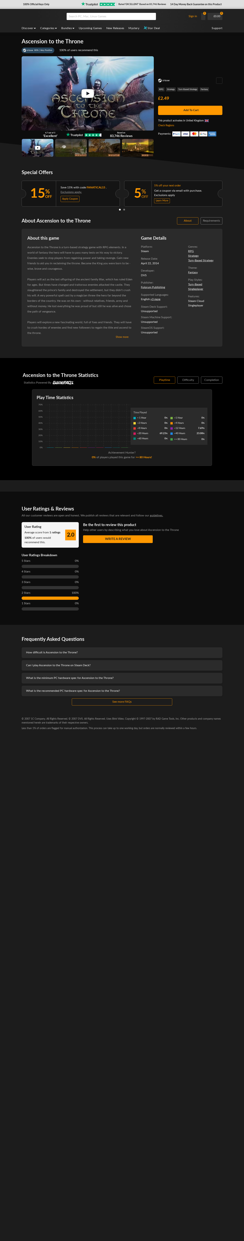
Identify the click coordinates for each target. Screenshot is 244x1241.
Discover (27, 28)
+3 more (155, 299)
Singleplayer (195, 289)
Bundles (66, 28)
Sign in (193, 16)
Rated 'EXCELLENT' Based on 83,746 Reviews (142, 4)
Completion (211, 380)
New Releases (115, 28)
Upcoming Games (90, 28)
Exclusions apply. (71, 192)
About (188, 220)
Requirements (211, 220)
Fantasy (204, 89)
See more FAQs (122, 701)
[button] (36, 4)
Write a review (118, 539)
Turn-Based (195, 284)
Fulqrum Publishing (153, 287)
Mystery (133, 28)
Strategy (171, 89)
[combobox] (126, 16)
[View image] (38, 148)
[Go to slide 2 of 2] (124, 209)
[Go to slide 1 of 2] (120, 209)
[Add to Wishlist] (219, 80)
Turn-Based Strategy (187, 89)
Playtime (164, 380)
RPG (161, 89)
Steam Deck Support (154, 306)
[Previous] (17, 193)
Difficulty (188, 380)
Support (217, 28)
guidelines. (156, 515)
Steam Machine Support (156, 317)
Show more (122, 337)
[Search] (152, 16)
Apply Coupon (70, 199)
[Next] (227, 193)
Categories (47, 28)
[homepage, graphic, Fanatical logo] (41, 16)
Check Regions (166, 125)
